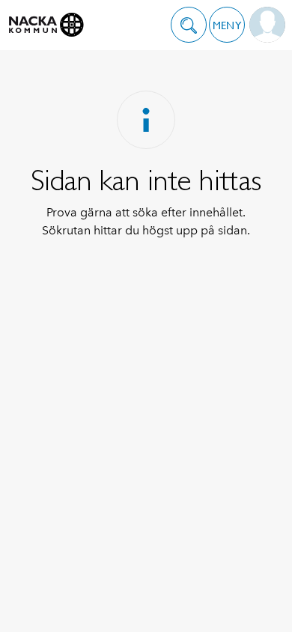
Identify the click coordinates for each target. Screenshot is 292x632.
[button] (189, 25)
